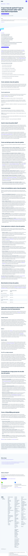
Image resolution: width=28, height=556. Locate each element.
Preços (9, 498)
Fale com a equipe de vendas (11, 478)
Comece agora (4, 478)
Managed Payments (10, 515)
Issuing (9, 513)
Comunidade (22, 501)
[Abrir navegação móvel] (26, 1)
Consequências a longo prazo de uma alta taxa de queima (9, 43)
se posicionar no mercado (18, 219)
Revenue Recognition (10, 520)
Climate (9, 505)
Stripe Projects (16, 545)
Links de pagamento (10, 516)
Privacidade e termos (24, 504)
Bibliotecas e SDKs (17, 544)
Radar (8, 519)
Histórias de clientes (23, 499)
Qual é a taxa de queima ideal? (5, 35)
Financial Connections (10, 510)
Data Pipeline (9, 508)
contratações (21, 333)
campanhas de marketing (9, 239)
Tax (8, 522)
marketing (6, 96)
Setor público (16, 526)
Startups (16, 499)
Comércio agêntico (17, 500)
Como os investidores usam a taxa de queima (7, 38)
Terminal (9, 523)
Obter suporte (23, 522)
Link (8, 514)
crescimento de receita (6, 381)
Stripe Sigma (9, 521)
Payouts (9, 518)
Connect (9, 506)
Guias (22, 498)
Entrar (22, 526)
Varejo (15, 527)
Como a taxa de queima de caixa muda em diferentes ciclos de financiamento (11, 42)
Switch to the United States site (13, 554)
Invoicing (9, 512)
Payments (9, 517)
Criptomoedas (10, 507)
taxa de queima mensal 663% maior (6, 134)
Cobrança (8, 3)
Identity (9, 511)
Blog (21, 500)
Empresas (16, 498)
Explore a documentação (18, 487)
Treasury (9, 524)
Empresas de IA (17, 514)
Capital (9, 503)
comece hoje (14, 439)
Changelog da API (17, 543)
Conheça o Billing (3, 488)
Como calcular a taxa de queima (5, 34)
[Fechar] (26, 552)
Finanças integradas (17, 503)
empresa (19, 312)
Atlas (8, 499)
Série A (11, 330)
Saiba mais (3, 439)
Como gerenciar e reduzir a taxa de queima (7, 39)
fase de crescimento (7, 179)
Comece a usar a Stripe (5, 13)
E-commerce (16, 502)
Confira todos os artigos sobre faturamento (7, 459)
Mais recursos (3, 3)
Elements (9, 509)
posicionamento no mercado (15, 394)
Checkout (9, 504)
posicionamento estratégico (12, 177)
